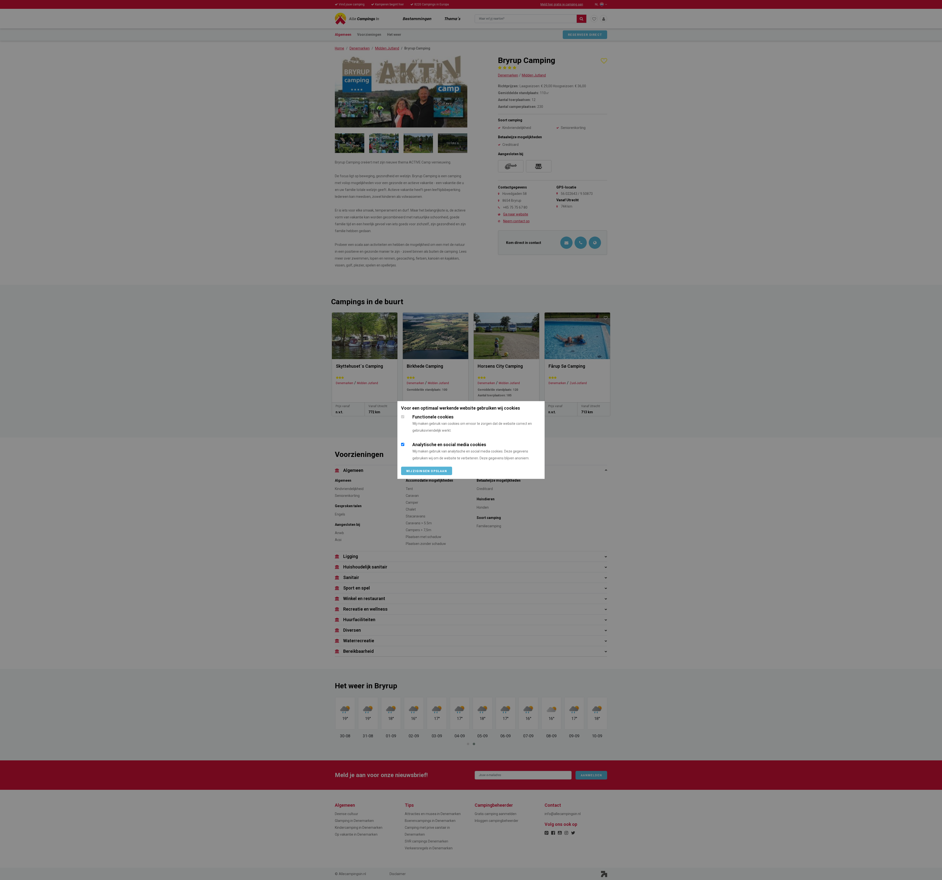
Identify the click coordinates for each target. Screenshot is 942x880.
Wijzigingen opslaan (426, 471)
